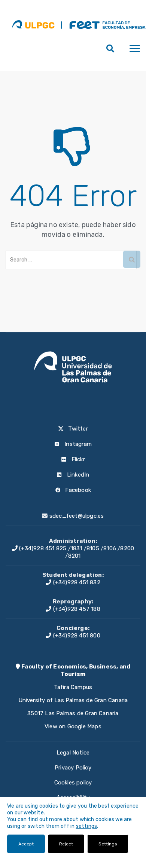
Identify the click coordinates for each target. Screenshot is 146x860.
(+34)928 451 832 (75, 582)
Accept (26, 844)
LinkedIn (77, 474)
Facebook (77, 490)
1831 (76, 548)
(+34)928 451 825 (42, 548)
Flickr (77, 459)
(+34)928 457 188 (75, 609)
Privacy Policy (73, 767)
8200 (127, 548)
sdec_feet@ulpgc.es (76, 515)
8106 (109, 548)
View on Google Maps (73, 726)
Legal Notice (73, 752)
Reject (66, 844)
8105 (92, 548)
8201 (74, 556)
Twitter (77, 428)
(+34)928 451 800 (75, 635)
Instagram (77, 444)
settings (86, 826)
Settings (107, 844)
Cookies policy (73, 782)
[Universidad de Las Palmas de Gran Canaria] (33, 24)
